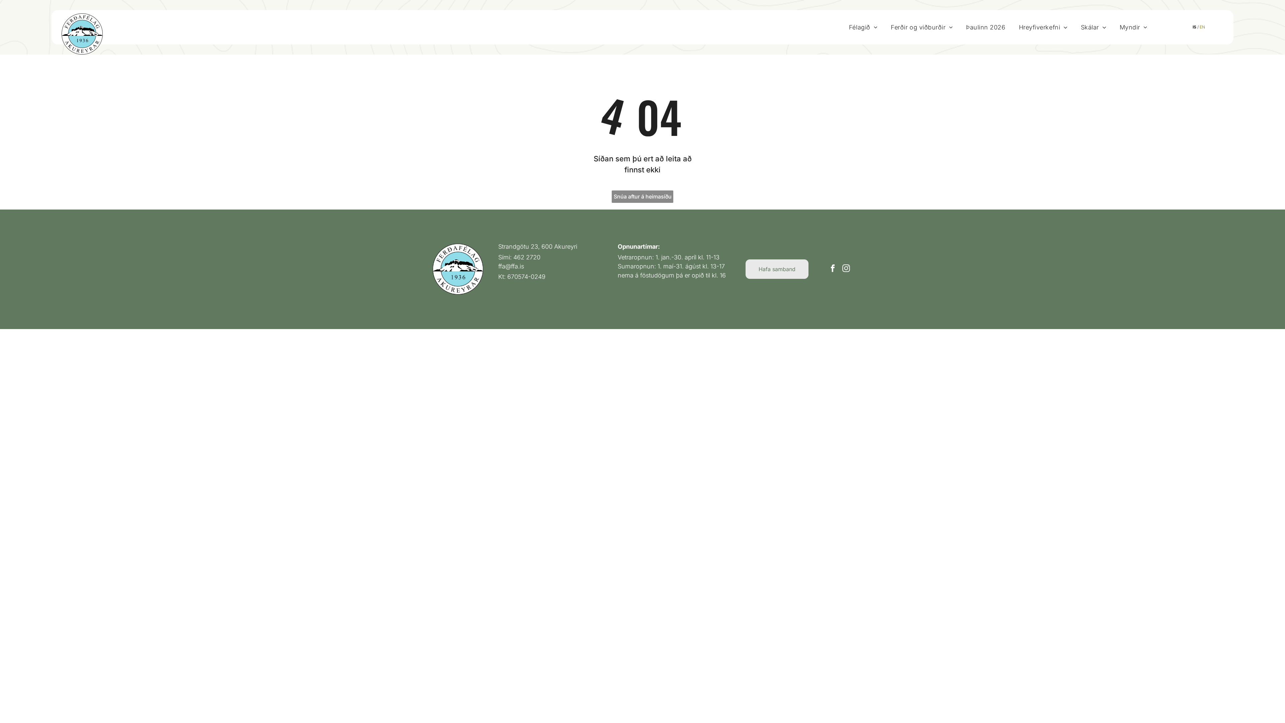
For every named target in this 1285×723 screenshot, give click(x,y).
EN (1202, 26)
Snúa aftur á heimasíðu (643, 196)
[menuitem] (863, 27)
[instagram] (846, 269)
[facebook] (833, 269)
